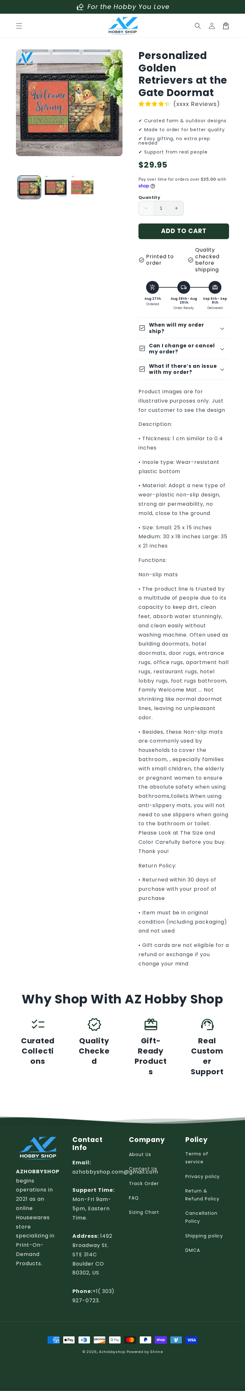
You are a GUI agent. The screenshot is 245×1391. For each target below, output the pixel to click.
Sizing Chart (144, 1212)
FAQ (134, 1198)
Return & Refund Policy (202, 1195)
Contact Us (143, 1169)
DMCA (192, 1250)
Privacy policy (202, 1176)
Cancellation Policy (201, 1217)
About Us (140, 1154)
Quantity (149, 197)
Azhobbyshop (112, 1351)
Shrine (156, 1351)
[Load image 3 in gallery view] (82, 187)
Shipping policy (204, 1236)
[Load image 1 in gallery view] (29, 187)
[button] (19, 26)
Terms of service (196, 1158)
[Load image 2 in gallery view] (55, 187)
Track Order (144, 1183)
